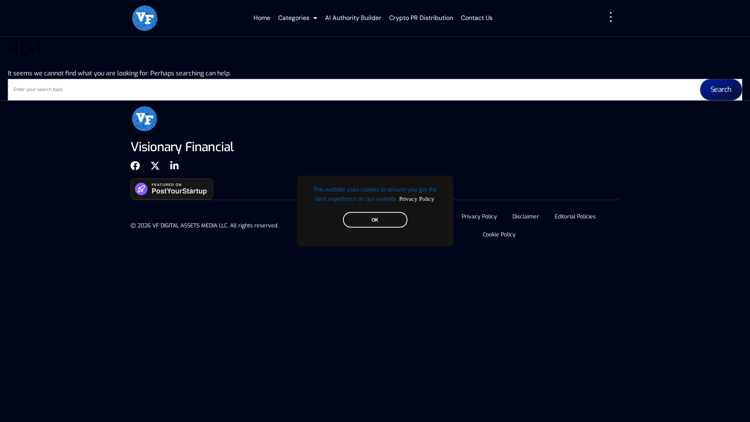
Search (721, 89)
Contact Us (477, 18)
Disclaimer (525, 216)
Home (262, 18)
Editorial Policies (575, 216)
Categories (293, 18)
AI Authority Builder (353, 18)
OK (375, 220)
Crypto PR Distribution (421, 18)
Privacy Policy (416, 199)
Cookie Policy (499, 234)
